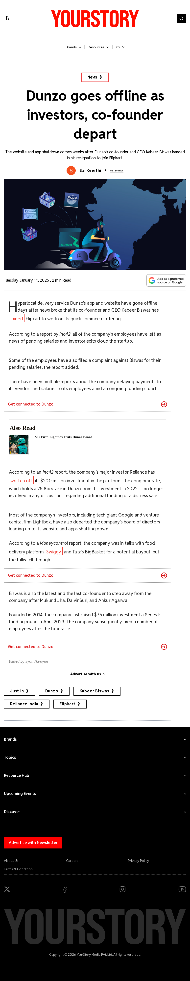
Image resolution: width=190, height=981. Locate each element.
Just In (17, 691)
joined (16, 319)
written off (21, 481)
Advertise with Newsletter (33, 842)
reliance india (24, 704)
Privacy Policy (138, 860)
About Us (11, 860)
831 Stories (116, 170)
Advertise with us (85, 674)
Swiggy (53, 552)
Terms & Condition (18, 869)
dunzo (51, 691)
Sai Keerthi (90, 170)
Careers (72, 860)
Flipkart (67, 704)
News (92, 77)
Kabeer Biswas (94, 691)
